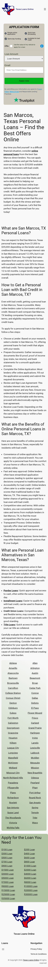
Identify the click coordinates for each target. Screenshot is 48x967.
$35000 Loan (8, 898)
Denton (13, 703)
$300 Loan (6, 853)
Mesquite (35, 762)
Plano (13, 792)
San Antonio (13, 807)
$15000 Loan (8, 890)
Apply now (24, 81)
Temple (35, 812)
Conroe (35, 693)
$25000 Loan (8, 894)
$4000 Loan (30, 874)
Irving (35, 738)
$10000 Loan (30, 886)
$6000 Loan (30, 878)
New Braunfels (35, 772)
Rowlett (13, 802)
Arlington (35, 668)
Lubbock (35, 752)
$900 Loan (6, 865)
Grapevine (13, 733)
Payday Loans (11, 590)
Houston (13, 738)
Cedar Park (35, 688)
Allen (35, 663)
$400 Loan (29, 853)
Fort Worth (13, 718)
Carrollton (13, 688)
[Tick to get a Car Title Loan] (41, 46)
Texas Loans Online (24, 9)
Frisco (35, 718)
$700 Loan (6, 861)
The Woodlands (13, 817)
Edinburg (13, 708)
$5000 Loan (7, 878)
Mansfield (13, 757)
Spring (35, 807)
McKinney (13, 762)
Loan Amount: (12, 54)
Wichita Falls (13, 827)
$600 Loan (29, 857)
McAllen (35, 757)
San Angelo (35, 802)
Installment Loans (13, 600)
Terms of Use (14, 92)
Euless (13, 713)
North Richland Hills (13, 777)
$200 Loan (29, 849)
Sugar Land (13, 812)
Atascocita (13, 673)
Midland (13, 767)
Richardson (13, 797)
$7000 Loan (7, 882)
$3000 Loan (7, 874)
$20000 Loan (30, 890)
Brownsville (13, 683)
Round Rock (35, 797)
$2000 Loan (30, 870)
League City (13, 748)
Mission (35, 767)
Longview (13, 752)
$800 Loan (29, 861)
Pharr (35, 787)
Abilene (13, 663)
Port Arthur (35, 792)
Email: (8, 65)
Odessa (35, 777)
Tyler (35, 817)
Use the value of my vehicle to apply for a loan (24, 46)
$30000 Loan (30, 894)
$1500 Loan (7, 870)
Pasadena (13, 782)
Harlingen (35, 733)
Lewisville (35, 748)
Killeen (13, 743)
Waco (35, 822)
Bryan (35, 683)
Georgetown (13, 728)
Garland (35, 723)
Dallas (35, 698)
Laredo (35, 743)
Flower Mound (35, 713)
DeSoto (35, 703)
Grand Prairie (35, 728)
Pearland (35, 782)
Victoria (13, 822)
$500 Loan (6, 857)
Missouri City (13, 772)
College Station (13, 693)
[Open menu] (45, 9)
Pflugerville (13, 787)
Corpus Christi (13, 698)
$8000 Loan (30, 882)
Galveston (13, 723)
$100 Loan (6, 849)
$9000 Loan (7, 886)
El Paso (35, 708)
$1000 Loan (30, 865)
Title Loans (9, 624)
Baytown (13, 678)
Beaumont (35, 678)
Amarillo (13, 668)
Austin (35, 673)
